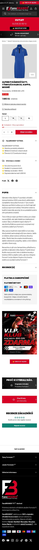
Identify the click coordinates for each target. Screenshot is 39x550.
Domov (4, 41)
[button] (35, 8)
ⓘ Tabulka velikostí (9, 109)
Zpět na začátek (19, 449)
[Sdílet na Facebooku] (12, 181)
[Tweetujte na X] (8, 181)
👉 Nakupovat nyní (19, 28)
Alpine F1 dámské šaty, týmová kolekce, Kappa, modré (22, 41)
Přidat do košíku (26, 132)
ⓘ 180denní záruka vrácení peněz (14, 104)
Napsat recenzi (19, 425)
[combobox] (19, 13)
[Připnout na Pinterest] (17, 181)
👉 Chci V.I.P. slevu (29, 3)
